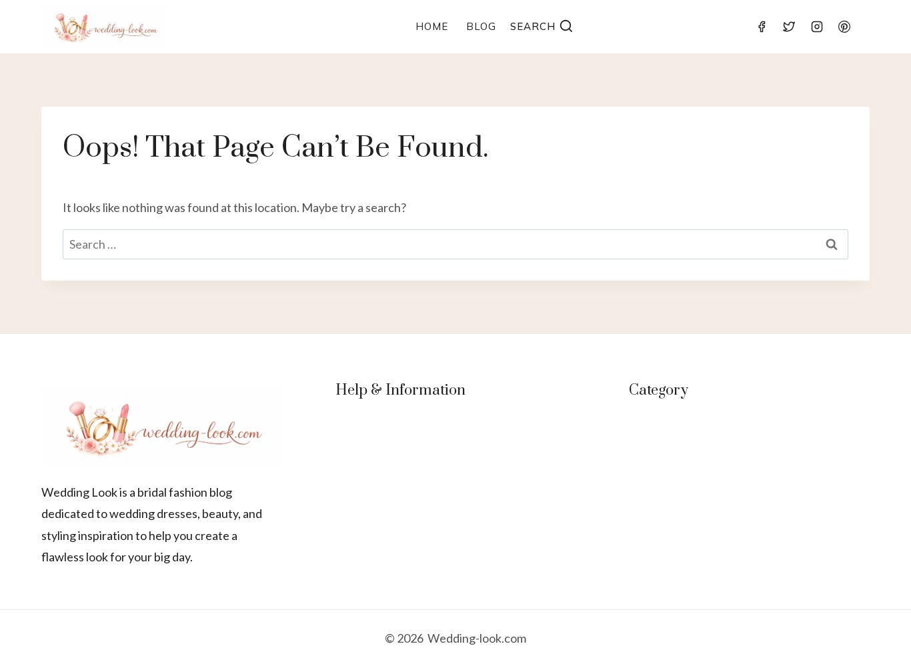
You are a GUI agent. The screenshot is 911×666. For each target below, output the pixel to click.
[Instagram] (817, 27)
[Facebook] (762, 27)
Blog (481, 26)
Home (431, 26)
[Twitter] (789, 27)
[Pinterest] (844, 27)
